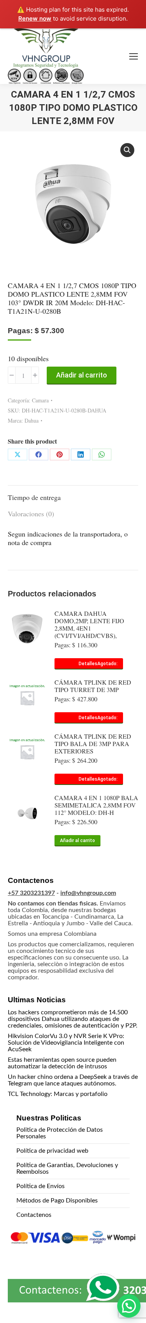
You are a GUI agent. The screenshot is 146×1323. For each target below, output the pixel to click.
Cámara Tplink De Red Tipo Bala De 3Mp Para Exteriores (93, 743)
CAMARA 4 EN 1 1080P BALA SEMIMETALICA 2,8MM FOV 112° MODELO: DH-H (96, 805)
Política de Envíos (40, 1186)
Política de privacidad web (52, 1151)
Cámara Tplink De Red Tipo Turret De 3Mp (93, 685)
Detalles (88, 663)
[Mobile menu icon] (133, 56)
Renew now (34, 18)
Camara (40, 400)
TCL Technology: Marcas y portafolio (57, 1094)
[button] (127, 150)
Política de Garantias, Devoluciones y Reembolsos (67, 1168)
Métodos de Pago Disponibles (57, 1200)
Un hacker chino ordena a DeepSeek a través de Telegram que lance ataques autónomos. (73, 1080)
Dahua (32, 420)
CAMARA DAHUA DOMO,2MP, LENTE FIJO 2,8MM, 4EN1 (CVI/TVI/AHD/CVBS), (89, 624)
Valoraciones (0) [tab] (31, 513)
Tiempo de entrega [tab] (34, 497)
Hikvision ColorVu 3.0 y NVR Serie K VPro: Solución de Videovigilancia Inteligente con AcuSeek (66, 1042)
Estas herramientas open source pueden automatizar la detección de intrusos (62, 1063)
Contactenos (33, 1215)
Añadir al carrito (81, 375)
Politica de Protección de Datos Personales (59, 1133)
